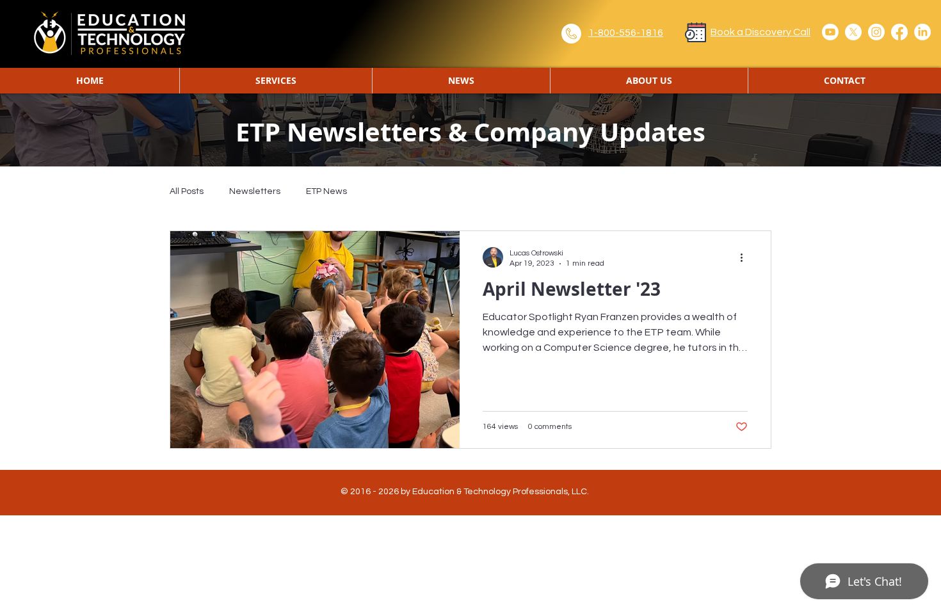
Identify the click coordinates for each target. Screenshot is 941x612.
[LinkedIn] (922, 32)
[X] (853, 32)
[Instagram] (876, 32)
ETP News (326, 191)
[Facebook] (899, 32)
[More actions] (745, 257)
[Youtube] (830, 32)
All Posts (187, 191)
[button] (461, 80)
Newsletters (254, 191)
